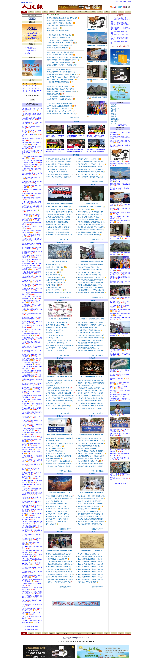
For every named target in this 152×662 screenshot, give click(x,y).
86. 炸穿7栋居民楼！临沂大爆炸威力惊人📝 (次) (32, 460)
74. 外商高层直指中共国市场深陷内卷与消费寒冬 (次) (32, 412)
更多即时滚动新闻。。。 (122, 483)
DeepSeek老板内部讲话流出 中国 (88, 554)
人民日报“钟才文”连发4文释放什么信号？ (61, 111)
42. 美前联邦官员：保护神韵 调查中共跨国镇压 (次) (31, 281)
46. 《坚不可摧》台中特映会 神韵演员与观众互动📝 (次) (31, 297)
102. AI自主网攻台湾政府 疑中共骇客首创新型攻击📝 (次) (32, 526)
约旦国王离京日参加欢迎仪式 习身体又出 (60, 212)
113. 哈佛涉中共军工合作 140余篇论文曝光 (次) (32, 572)
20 (35, 90)
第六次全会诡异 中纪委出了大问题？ (89, 217)
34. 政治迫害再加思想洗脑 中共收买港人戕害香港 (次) (31, 248)
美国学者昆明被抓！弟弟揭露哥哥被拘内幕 (62, 91)
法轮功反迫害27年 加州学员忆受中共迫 (91, 456)
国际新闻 (92, 242)
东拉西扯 (92, 531)
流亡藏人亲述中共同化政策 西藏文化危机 (91, 496)
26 (23, 85)
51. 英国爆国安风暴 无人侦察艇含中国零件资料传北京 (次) (31, 318)
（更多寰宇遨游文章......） (66, 529)
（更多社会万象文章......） (66, 413)
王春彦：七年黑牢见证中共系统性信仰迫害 (92, 521)
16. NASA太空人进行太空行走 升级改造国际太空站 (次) (32, 173)
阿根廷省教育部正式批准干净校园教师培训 (59, 443)
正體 (121, 1)
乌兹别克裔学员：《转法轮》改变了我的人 (91, 451)
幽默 (51, 12)
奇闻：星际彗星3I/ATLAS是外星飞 (57, 506)
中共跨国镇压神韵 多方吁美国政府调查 (60, 35)
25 (29, 91)
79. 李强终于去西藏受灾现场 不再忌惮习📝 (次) (31, 433)
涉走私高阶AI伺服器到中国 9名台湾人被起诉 (62, 113)
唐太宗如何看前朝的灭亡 (54, 451)
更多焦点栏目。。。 (124, 125)
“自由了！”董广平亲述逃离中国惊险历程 (90, 503)
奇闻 (65, 12)
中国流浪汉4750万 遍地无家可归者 (60, 82)
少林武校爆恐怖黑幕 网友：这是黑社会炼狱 (63, 74)
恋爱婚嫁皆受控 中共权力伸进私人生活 (58, 403)
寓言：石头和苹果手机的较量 (88, 582)
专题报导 (92, 416)
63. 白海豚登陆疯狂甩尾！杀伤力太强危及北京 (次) (32, 367)
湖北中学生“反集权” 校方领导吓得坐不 (90, 501)
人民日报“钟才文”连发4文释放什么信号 (59, 209)
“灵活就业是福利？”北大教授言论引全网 (91, 229)
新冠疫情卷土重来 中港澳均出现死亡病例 (90, 350)
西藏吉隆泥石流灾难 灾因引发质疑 (58, 30)
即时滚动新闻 (120, 127)
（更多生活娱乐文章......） (98, 413)
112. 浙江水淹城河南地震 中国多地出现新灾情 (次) (32, 568)
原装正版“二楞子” (53, 272)
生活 (86, 12)
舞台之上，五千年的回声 (55, 446)
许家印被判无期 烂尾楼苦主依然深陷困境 (60, 398)
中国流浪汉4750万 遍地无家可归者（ (58, 569)
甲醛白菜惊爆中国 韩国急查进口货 (58, 37)
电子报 (129, 1)
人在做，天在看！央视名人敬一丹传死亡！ (92, 453)
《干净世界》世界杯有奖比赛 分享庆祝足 (90, 403)
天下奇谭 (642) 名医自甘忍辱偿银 (56, 327)
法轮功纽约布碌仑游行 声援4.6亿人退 (89, 438)
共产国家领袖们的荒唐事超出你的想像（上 (60, 219)
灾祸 (72, 12)
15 (41, 88)
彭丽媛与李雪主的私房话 (54, 287)
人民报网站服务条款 (30, 50)
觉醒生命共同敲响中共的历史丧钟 (89, 446)
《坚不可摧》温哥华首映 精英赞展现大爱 (61, 62)
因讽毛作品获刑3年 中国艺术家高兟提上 (90, 275)
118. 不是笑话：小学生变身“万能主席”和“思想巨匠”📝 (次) (32, 592)
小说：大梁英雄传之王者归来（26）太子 (90, 569)
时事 (45, 12)
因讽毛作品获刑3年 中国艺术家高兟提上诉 (60, 52)
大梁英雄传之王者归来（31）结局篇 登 (90, 556)
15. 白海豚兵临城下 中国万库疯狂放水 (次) (31, 169)
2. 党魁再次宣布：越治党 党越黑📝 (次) (31, 114)
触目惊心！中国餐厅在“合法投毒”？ (60, 108)
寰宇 (107, 12)
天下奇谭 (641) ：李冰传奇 (54, 330)
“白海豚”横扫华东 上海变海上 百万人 (89, 327)
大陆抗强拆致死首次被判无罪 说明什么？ (91, 222)
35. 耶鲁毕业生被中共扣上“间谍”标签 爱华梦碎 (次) (32, 252)
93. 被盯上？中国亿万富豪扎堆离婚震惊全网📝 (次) (32, 489)
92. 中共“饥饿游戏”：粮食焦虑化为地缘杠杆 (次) (32, 485)
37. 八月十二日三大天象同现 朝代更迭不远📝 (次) (31, 260)
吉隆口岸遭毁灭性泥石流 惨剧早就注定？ (61, 23)
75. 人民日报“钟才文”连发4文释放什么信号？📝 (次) (31, 417)
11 (29, 88)
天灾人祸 (92, 300)
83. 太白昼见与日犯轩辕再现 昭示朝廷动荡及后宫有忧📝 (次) (31, 448)
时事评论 (92, 184)
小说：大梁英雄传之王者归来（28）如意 (90, 564)
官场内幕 (60, 184)
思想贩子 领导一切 (54, 285)
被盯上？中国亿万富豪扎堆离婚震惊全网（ (60, 395)
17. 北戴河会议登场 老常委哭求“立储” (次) (32, 178)
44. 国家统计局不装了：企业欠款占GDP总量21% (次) (32, 289)
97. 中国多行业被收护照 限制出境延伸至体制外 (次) (32, 506)
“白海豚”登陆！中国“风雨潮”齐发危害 (90, 330)
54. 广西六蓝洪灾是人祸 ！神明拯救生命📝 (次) (31, 330)
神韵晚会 (113, 106)
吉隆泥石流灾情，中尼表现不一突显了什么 (92, 164)
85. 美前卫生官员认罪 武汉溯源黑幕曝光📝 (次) (32, 456)
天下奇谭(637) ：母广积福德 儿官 (56, 343)
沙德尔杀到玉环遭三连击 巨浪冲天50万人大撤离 (63, 18)
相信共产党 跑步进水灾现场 (56, 267)
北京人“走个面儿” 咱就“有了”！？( (56, 282)
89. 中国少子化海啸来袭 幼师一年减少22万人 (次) (31, 473)
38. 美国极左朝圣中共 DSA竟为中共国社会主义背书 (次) (31, 264)
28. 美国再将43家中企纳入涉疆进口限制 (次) (31, 223)
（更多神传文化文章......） (66, 471)
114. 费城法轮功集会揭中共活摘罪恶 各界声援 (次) (32, 576)
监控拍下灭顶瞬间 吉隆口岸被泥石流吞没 (61, 54)
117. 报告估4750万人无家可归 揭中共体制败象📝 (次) (32, 588)
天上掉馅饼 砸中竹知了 (54, 269)
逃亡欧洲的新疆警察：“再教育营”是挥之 (90, 524)
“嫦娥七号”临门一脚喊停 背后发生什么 (90, 219)
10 (26, 88)
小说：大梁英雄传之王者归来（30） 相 (90, 559)
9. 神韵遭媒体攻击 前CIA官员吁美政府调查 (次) (32, 143)
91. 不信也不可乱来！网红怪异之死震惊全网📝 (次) (32, 481)
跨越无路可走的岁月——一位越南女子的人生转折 (64, 57)
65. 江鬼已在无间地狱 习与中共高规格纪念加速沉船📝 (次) (31, 375)
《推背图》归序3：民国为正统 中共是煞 (58, 340)
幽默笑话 (60, 242)
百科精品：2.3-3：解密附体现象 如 (57, 519)
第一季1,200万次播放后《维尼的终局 (90, 408)
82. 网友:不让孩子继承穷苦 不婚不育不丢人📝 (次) (32, 444)
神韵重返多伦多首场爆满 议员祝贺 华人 (90, 458)
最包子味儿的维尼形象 (54, 275)
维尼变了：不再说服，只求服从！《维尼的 (91, 390)
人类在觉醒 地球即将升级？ (54, 501)
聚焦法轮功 (113, 113)
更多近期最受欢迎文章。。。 (33, 626)
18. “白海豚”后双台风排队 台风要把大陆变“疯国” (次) (32, 182)
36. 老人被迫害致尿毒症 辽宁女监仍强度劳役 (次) (31, 256)
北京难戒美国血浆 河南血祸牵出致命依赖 (60, 96)
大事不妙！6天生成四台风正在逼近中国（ (60, 574)
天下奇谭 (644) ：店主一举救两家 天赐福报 (60, 40)
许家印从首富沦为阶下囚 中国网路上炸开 (90, 212)
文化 (93, 12)
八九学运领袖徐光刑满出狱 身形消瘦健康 (90, 519)
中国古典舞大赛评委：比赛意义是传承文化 (59, 466)
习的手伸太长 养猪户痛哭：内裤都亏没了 (62, 42)
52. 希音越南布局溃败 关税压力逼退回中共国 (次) (32, 322)
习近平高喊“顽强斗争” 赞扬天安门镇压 (59, 214)
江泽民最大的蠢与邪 (55, 94)
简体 (117, 1)
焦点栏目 (120, 102)
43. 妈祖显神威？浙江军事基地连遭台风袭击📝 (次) (32, 285)
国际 (58, 12)
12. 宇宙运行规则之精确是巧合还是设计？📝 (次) (32, 157)
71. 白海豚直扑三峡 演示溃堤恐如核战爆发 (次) (31, 400)
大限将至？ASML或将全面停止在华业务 (59, 579)
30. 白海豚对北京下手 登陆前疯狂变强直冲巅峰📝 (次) (31, 231)
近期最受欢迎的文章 (32, 104)
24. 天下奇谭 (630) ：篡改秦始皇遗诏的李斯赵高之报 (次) (32, 206)
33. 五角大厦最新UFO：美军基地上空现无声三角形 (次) (31, 243)
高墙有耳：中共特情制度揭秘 (87, 448)
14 (38, 88)
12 (32, 88)
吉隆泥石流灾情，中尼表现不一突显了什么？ (62, 65)
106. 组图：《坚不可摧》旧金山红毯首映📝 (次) (32, 543)
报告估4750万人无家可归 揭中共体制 (58, 406)
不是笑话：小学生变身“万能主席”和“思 (59, 582)
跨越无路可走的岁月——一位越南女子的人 (92, 277)
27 (26, 85)
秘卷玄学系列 (114, 108)
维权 (114, 12)
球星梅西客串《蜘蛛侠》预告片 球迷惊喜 (90, 398)
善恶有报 (113, 123)
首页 (24, 12)
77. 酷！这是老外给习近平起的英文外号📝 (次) (32, 425)
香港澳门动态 (114, 118)
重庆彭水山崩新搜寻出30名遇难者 (88, 343)
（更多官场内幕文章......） (66, 239)
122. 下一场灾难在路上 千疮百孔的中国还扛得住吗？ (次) (32, 609)
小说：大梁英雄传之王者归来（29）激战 (90, 561)
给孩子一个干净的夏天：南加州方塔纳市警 (91, 383)
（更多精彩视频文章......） (66, 587)
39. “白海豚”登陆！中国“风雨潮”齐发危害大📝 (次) (32, 268)
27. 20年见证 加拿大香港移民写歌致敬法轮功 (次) (32, 219)
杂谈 (127, 12)
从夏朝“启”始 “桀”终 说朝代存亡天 (56, 453)
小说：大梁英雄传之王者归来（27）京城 (90, 566)
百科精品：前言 (52, 524)
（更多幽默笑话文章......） (66, 297)
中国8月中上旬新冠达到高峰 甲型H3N (59, 388)
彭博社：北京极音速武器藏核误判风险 (59, 69)
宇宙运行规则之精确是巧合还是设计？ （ (60, 496)
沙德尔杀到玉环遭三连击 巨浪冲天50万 (58, 159)
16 (23, 90)
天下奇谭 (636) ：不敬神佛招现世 (56, 348)
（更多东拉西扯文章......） (98, 587)
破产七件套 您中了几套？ (56, 290)
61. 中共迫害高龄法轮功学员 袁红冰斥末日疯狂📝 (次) (32, 359)
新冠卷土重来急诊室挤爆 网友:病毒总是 (91, 337)
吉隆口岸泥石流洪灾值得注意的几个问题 (60, 20)
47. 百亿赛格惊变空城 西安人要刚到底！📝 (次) (31, 301)
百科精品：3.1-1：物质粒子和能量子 (57, 511)
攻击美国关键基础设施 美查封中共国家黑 (90, 280)
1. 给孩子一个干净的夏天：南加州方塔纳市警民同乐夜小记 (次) (32, 110)
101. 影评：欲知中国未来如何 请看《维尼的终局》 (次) (32, 522)
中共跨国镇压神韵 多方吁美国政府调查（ (90, 269)
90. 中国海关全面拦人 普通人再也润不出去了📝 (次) (31, 477)
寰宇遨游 (60, 474)
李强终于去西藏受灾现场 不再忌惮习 (59, 45)
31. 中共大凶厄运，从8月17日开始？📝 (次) (31, 235)
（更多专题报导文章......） (98, 471)
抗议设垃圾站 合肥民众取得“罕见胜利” (90, 506)
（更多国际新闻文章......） (98, 297)
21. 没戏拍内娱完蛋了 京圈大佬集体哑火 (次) (31, 194)
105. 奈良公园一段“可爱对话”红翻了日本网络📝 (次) (31, 539)
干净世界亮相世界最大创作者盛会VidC (90, 400)
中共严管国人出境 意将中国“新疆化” (90, 214)
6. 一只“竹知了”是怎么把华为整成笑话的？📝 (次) (31, 131)
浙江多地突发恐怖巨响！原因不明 (88, 348)
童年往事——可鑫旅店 (54, 383)
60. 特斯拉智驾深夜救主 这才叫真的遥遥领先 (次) (31, 355)
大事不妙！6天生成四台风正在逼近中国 (61, 106)
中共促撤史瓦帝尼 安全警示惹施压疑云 (60, 25)
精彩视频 (60, 531)
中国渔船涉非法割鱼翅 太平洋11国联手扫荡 (61, 72)
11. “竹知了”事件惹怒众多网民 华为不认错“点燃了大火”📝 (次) (32, 152)
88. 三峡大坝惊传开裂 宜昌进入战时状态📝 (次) (31, 469)
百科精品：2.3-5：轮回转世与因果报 (57, 514)
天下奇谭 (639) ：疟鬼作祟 (54, 335)
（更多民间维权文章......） (98, 529)
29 (32, 85)
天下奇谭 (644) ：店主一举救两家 (56, 172)
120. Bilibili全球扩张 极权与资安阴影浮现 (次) (31, 600)
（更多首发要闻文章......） (98, 182)
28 (29, 85)
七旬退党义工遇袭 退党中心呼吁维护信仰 (59, 498)
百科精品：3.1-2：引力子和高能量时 (57, 509)
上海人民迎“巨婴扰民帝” (55, 277)
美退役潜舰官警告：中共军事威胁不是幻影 (60, 89)
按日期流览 (32, 80)
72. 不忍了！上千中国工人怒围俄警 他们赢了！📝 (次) (32, 404)
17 (26, 90)
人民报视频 (76, 121)
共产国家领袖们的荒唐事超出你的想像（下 (59, 217)
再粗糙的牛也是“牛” (54, 28)
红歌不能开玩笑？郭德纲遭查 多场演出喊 (60, 400)
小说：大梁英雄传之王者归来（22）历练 (90, 579)
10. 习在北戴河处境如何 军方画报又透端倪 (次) (31, 147)
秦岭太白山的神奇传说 (54, 458)
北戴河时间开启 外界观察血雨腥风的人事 (59, 234)
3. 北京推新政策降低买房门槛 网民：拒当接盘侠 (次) (31, 118)
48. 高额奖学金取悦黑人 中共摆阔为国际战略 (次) (31, 305)
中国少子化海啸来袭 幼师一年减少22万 (58, 408)
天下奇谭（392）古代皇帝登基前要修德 (58, 463)
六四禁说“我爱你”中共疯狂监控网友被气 (90, 516)
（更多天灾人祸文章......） (98, 355)
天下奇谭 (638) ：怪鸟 (53, 337)
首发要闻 (76, 155)
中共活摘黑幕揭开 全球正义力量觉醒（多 (90, 345)
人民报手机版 (28, 47)
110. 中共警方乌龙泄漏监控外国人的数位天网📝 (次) (32, 559)
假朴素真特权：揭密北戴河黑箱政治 (57, 232)
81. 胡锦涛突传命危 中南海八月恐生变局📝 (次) (31, 440)
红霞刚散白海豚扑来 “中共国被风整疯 (90, 340)
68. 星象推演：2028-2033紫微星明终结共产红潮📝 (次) (32, 388)
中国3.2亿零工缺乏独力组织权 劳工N (89, 511)
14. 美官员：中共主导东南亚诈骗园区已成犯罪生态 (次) (32, 165)
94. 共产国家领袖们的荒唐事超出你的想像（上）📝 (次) (32, 493)
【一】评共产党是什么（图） (118, 18)
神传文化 (60, 416)
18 (29, 90)
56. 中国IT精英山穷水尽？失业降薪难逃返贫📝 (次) (32, 338)
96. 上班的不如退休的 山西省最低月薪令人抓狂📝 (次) (31, 502)
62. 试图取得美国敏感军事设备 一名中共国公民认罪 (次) (31, 363)
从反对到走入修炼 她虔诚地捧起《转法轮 (90, 463)
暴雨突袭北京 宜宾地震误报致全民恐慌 (60, 86)
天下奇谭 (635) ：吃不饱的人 (55, 350)
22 (41, 90)
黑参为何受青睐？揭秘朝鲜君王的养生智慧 (59, 438)
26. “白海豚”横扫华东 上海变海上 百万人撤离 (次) (31, 215)
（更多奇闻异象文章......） (66, 355)
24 (26, 91)
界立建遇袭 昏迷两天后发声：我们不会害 (91, 498)
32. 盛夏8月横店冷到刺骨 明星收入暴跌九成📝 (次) (32, 239)
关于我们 (27, 52)
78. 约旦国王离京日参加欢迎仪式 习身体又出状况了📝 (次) (31, 429)
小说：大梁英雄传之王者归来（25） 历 (90, 571)
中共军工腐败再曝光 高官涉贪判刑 (57, 229)
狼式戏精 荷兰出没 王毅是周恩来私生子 (58, 292)
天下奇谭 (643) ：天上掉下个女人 (89, 174)
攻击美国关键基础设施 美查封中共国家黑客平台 (63, 60)
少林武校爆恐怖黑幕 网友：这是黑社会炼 (91, 172)
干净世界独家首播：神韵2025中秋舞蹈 (59, 461)
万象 (79, 12)
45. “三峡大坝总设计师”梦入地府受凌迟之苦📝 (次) (32, 293)
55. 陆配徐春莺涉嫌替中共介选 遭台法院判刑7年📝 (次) (31, 334)
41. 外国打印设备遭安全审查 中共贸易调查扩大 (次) (31, 276)
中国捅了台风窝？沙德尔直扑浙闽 (59, 48)
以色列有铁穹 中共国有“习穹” (56, 280)
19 (32, 90)
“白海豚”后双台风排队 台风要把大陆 (89, 332)
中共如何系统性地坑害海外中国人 (90, 461)
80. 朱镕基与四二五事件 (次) (32, 437)
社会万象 (60, 358)
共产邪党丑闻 (114, 120)
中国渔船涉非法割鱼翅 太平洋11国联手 (90, 169)
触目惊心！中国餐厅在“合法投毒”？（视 (59, 577)
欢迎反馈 (27, 54)
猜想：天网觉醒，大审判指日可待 (56, 503)
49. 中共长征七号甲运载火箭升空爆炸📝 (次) (32, 309)
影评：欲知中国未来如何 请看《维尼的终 (90, 380)
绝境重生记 (50, 385)
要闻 (31, 12)
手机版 (124, 1)
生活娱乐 (92, 358)
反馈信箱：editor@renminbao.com (76, 638)
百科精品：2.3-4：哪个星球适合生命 (57, 516)
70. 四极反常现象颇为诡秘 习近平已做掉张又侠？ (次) (31, 396)
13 (35, 88)
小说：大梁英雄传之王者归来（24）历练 (90, 574)
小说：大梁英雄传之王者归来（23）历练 (90, 577)
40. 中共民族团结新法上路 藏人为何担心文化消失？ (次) (31, 272)
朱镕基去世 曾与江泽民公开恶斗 (56, 224)
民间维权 (92, 474)
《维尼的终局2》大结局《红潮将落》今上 (91, 388)
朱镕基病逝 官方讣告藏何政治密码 (57, 222)
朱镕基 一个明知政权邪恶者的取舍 (89, 234)
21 (38, 90)
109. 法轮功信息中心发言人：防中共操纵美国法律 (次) (32, 555)
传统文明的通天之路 (52, 441)
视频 (120, 12)
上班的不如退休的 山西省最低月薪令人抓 (60, 390)
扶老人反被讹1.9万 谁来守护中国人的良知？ (63, 79)
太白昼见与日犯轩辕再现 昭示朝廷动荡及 (91, 227)
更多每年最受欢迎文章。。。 (33, 629)
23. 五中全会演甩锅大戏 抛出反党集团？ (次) (31, 202)
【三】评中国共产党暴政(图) (118, 23)
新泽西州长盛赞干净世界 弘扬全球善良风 (90, 393)
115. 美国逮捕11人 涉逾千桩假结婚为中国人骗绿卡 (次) (32, 580)
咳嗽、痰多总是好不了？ (85, 385)
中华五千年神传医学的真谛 (55, 448)
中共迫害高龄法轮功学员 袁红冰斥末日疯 (91, 441)
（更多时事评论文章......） (98, 239)
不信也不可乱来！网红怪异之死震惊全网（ (60, 345)
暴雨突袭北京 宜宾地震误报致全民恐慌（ (59, 571)
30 (35, 85)
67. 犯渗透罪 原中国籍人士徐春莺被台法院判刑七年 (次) (31, 384)
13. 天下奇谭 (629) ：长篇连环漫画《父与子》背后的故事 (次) (32, 161)
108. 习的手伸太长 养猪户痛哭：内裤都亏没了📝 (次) (32, 551)
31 (38, 85)
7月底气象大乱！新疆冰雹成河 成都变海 (91, 335)
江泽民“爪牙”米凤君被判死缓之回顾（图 (90, 224)
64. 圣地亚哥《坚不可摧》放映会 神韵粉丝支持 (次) (31, 371)
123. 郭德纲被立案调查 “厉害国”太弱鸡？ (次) (32, 613)
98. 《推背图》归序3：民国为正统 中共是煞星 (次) (32, 510)
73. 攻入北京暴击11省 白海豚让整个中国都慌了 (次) (31, 408)
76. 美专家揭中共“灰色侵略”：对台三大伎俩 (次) (32, 421)
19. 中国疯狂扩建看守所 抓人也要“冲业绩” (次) (31, 186)
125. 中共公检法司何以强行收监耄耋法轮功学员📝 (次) (32, 621)
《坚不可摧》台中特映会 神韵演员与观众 (91, 443)
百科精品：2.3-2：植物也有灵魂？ (57, 521)
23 (23, 91)
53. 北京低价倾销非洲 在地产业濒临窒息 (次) (32, 326)
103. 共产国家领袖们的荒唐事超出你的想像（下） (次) (32, 530)
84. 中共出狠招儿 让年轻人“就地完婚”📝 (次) (32, 452)
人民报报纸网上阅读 (30, 49)
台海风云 (113, 116)
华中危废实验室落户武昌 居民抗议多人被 (90, 514)
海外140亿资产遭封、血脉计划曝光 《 (90, 395)
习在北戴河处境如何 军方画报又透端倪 (58, 227)
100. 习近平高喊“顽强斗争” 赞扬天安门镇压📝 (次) (32, 518)
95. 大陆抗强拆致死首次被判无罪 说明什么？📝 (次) (31, 497)
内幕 (38, 12)
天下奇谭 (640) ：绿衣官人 (54, 332)
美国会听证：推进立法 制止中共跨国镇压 (90, 466)
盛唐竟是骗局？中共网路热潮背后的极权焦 (60, 393)
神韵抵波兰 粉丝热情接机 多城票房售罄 (58, 456)
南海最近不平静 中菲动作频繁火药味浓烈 (61, 99)
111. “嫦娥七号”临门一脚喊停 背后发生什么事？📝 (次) (31, 563)
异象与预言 (113, 121)
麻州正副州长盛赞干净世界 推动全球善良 (90, 406)
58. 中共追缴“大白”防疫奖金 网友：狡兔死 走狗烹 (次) (32, 347)
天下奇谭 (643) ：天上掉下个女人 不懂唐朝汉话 (63, 77)
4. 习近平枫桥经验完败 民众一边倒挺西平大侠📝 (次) (32, 123)
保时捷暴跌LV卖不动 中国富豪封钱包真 (90, 232)
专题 (100, 12)
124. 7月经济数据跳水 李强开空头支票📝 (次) (32, 617)
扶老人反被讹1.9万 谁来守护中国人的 (90, 177)
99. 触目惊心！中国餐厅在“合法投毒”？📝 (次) (32, 514)
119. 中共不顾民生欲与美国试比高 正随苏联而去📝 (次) (32, 596)
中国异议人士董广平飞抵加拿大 (89, 509)
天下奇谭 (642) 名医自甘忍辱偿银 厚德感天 (60, 103)
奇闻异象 (60, 300)
